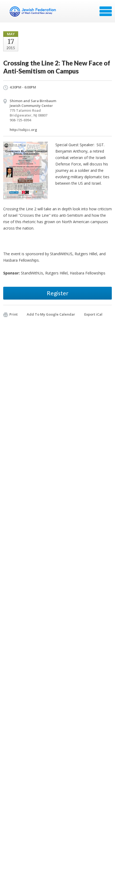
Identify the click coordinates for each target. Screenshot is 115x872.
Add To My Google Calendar (51, 314)
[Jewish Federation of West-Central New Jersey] (33, 13)
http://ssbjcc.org (23, 129)
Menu (105, 11)
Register (57, 293)
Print (13, 314)
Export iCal (93, 314)
